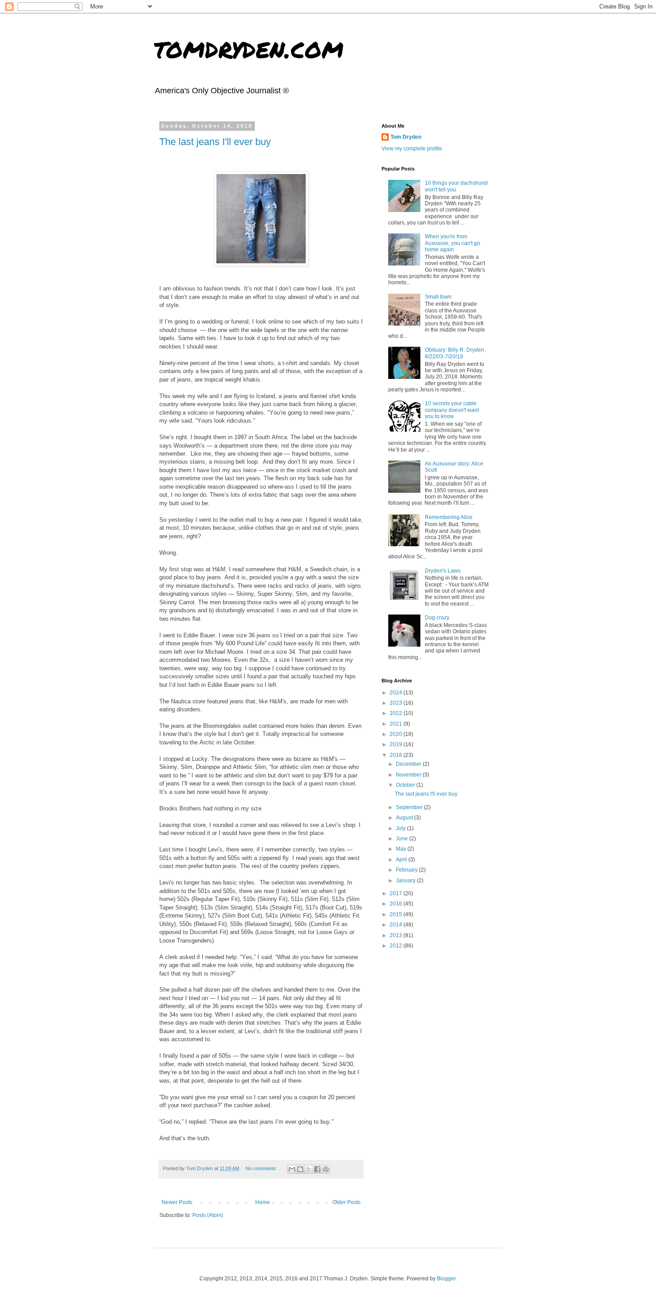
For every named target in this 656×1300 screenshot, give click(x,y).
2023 (396, 703)
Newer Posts (177, 1202)
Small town (438, 297)
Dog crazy (437, 618)
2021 (396, 724)
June (402, 838)
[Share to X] (308, 1169)
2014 (396, 925)
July (401, 828)
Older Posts (346, 1202)
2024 (396, 692)
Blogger (446, 1278)
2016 (396, 904)
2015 (396, 914)
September (410, 807)
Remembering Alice (449, 517)
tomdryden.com (249, 47)
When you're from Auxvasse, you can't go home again (452, 243)
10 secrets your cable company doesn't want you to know (452, 409)
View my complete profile (412, 148)
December (409, 764)
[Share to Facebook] (317, 1169)
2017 (396, 893)
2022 (396, 713)
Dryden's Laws (443, 571)
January (406, 880)
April (402, 859)
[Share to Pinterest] (325, 1169)
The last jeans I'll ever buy (215, 141)
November (409, 775)
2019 (396, 744)
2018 (396, 755)
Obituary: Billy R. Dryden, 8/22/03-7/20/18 (455, 353)
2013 (396, 935)
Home (262, 1202)
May (401, 849)
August (405, 817)
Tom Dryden (405, 137)
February (407, 870)
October (406, 785)
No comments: (261, 1168)
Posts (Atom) (207, 1215)
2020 (396, 734)
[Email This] (291, 1169)
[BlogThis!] (300, 1169)
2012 (396, 946)
